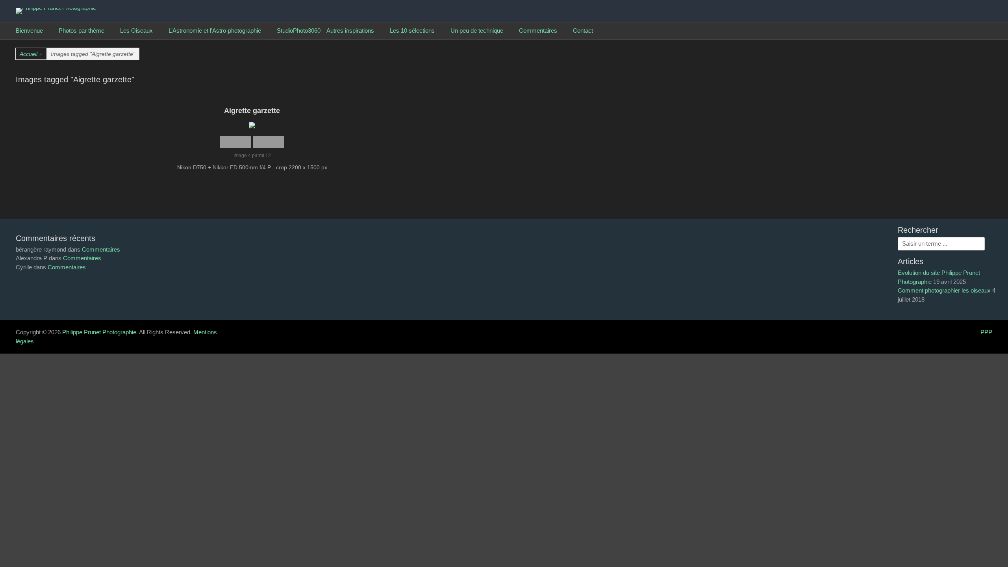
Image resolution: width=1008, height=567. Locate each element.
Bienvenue (29, 30)
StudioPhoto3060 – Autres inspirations (325, 30)
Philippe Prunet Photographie (99, 332)
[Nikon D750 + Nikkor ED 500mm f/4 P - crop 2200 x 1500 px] (252, 125)
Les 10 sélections (412, 30)
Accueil (31, 54)
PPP (986, 332)
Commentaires (538, 30)
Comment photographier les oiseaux (944, 290)
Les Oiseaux (136, 30)
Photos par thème (81, 30)
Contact (583, 30)
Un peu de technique (476, 30)
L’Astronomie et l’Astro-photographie (215, 30)
